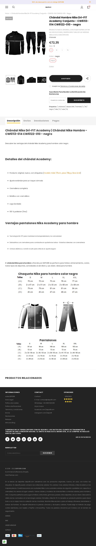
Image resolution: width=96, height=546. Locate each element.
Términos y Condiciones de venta (72, 86)
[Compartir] (87, 78)
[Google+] (18, 439)
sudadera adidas (55, 488)
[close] (90, 2)
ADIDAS (7, 516)
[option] (26, 43)
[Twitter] (13, 439)
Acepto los (56, 86)
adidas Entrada (68, 485)
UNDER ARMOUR (10, 525)
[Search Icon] (13, 7)
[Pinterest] (29, 439)
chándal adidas (73, 491)
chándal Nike (60, 491)
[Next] (44, 43)
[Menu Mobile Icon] (6, 7)
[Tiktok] (40, 439)
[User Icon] (82, 7)
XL (68, 50)
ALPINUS (8, 530)
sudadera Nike (39, 488)
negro (52, 60)
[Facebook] (7, 439)
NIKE (6, 521)
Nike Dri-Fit (53, 498)
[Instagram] (24, 439)
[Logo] (48, 7)
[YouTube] (35, 439)
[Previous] (8, 43)
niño (6, 495)
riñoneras (76, 501)
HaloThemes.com (11, 475)
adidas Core (57, 485)
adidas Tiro (48, 485)
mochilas (40, 501)
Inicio (7, 13)
